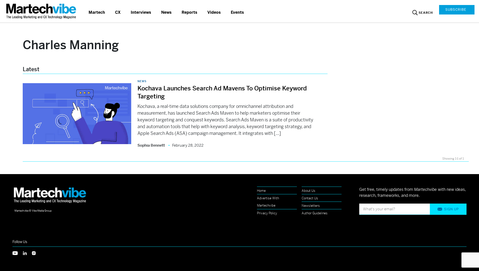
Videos (214, 12)
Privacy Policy (267, 213)
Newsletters (311, 206)
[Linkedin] (27, 253)
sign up (451, 209)
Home (261, 191)
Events (237, 12)
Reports (189, 12)
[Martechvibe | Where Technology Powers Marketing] (42, 11)
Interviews (141, 12)
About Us (308, 191)
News (166, 12)
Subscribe (455, 9)
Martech (97, 12)
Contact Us (310, 198)
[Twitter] (17, 253)
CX (118, 12)
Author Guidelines (315, 213)
